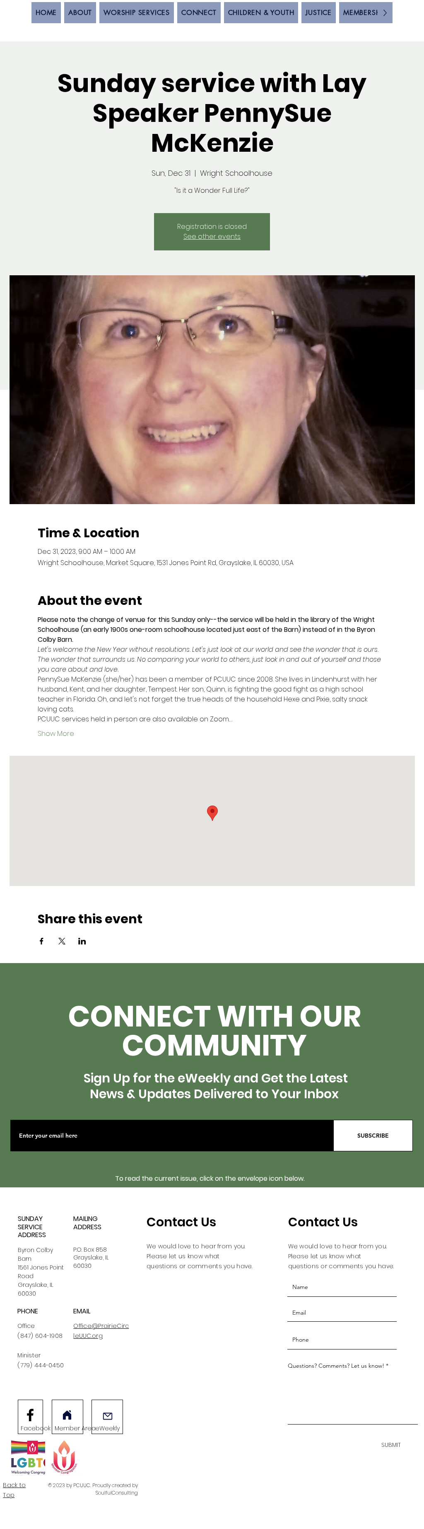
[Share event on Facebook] (42, 941)
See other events (212, 236)
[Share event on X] (62, 941)
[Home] (67, 1415)
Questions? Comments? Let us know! (336, 1366)
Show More (56, 733)
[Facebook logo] (30, 1415)
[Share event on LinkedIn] (82, 941)
